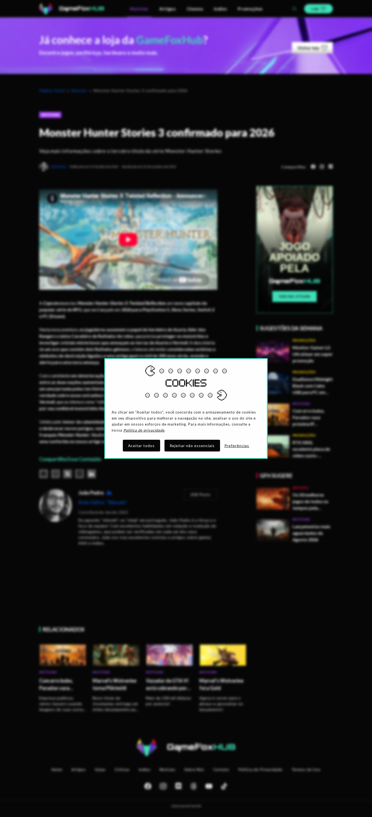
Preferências (236, 445)
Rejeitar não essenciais (192, 445)
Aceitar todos (141, 445)
